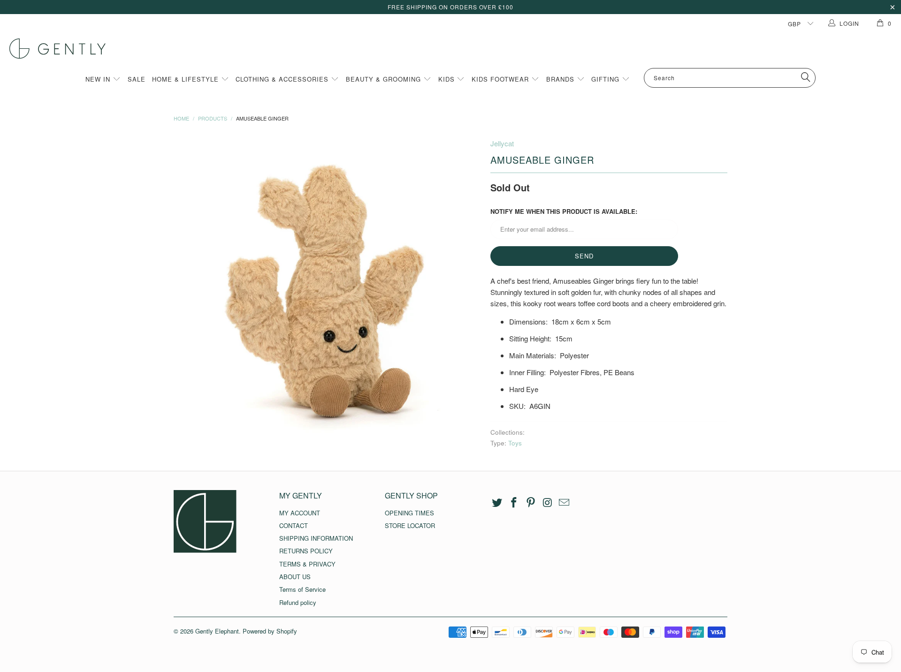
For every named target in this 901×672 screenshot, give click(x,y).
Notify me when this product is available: (563, 211)
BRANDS (561, 79)
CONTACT (293, 525)
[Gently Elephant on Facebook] (514, 502)
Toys (515, 442)
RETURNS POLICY (306, 550)
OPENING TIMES (409, 512)
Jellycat (502, 143)
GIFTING (606, 79)
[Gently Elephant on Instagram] (548, 502)
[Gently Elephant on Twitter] (497, 502)
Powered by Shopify (270, 631)
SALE (136, 79)
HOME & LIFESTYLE (186, 79)
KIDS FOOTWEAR (501, 79)
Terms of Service (302, 589)
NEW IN (99, 79)
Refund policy (297, 602)
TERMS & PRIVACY (307, 563)
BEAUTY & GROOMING (384, 79)
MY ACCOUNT (299, 512)
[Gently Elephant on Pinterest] (531, 502)
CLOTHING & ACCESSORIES (283, 79)
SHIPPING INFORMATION (316, 538)
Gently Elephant (217, 631)
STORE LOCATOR (410, 525)
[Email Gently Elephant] (564, 502)
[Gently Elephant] (455, 48)
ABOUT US (295, 576)
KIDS (447, 79)
